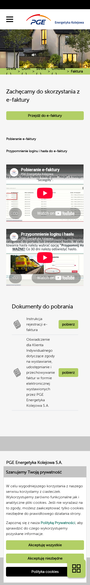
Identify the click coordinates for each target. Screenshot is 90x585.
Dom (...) (26, 71)
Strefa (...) (11, 71)
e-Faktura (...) (77, 71)
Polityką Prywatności (58, 523)
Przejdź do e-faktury (45, 115)
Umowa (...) (58, 71)
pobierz (68, 324)
